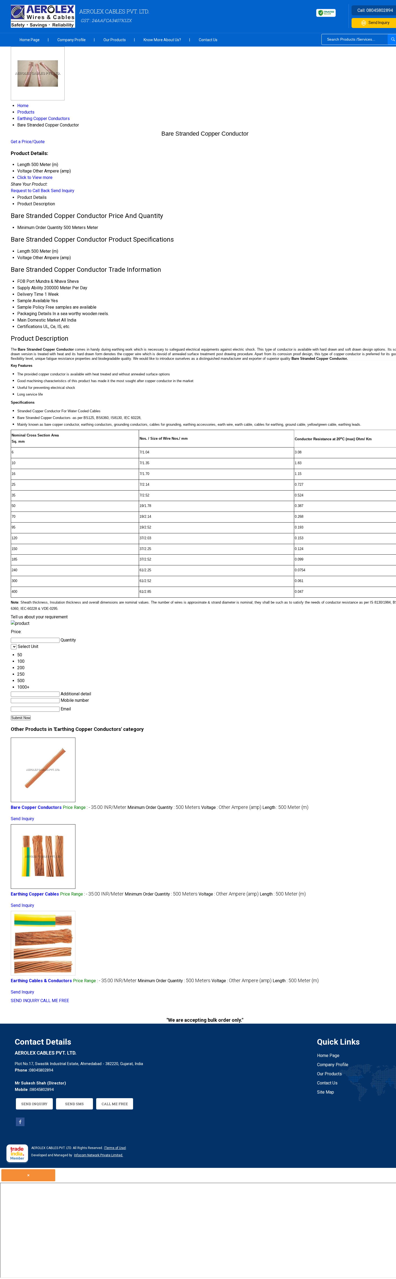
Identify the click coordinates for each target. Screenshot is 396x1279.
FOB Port (25, 281)
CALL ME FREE (54, 1000)
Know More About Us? (162, 40)
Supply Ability (30, 287)
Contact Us (208, 40)
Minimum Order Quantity (39, 227)
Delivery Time (30, 294)
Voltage (24, 257)
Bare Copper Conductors (36, 807)
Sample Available (33, 300)
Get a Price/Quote (28, 141)
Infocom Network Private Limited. (98, 1155)
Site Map (325, 1092)
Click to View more (35, 177)
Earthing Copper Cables (35, 894)
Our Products (114, 40)
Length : (285, 807)
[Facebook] (20, 1124)
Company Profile (71, 40)
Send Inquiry (62, 190)
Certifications (29, 326)
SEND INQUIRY (25, 1000)
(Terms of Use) (115, 1148)
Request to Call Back (30, 190)
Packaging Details (34, 313)
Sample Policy (30, 307)
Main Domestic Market (38, 320)
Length (23, 251)
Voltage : (231, 807)
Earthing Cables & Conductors (41, 980)
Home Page (30, 40)
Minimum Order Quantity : (163, 807)
